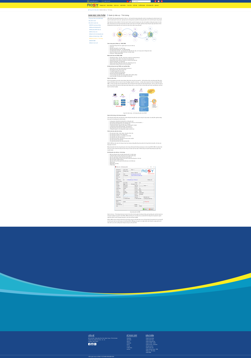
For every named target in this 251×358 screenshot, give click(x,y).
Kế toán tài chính (149, 346)
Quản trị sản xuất (94, 43)
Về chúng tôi (149, 5)
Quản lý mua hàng (150, 338)
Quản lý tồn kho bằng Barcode (96, 34)
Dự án (128, 344)
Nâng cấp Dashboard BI (95, 27)
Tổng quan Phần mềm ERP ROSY (96, 18)
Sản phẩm (109, 5)
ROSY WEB (92, 40)
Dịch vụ (116, 5)
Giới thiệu (129, 338)
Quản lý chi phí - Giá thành (151, 344)
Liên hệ (156, 5)
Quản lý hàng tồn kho (150, 341)
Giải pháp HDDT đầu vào (95, 29)
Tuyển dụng (141, 5)
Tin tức (129, 5)
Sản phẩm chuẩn (92, 20)
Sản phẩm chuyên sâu (93, 23)
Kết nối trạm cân (93, 31)
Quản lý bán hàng (150, 339)
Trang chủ (103, 5)
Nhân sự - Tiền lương (150, 350)
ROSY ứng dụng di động (95, 25)
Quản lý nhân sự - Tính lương (96, 38)
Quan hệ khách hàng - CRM (96, 36)
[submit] (133, 1)
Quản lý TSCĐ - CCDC (151, 343)
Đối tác (135, 5)
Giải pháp (122, 5)
